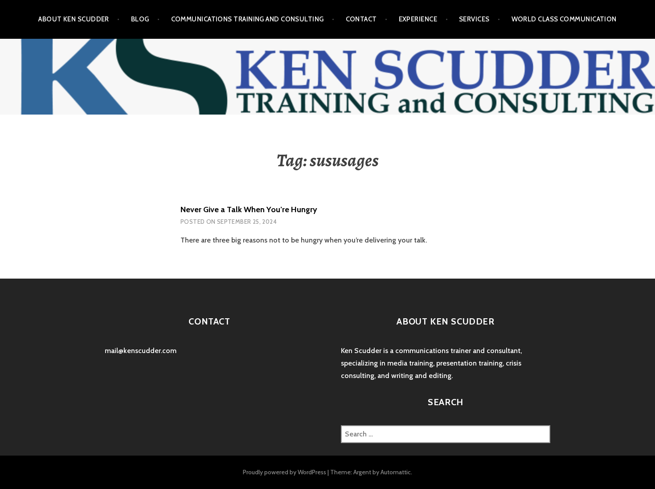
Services (474, 19)
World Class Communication (564, 19)
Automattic (396, 472)
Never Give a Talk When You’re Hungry (248, 209)
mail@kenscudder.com (140, 350)
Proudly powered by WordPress (284, 472)
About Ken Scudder (73, 19)
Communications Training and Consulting (247, 19)
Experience (418, 19)
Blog (140, 19)
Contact (361, 19)
